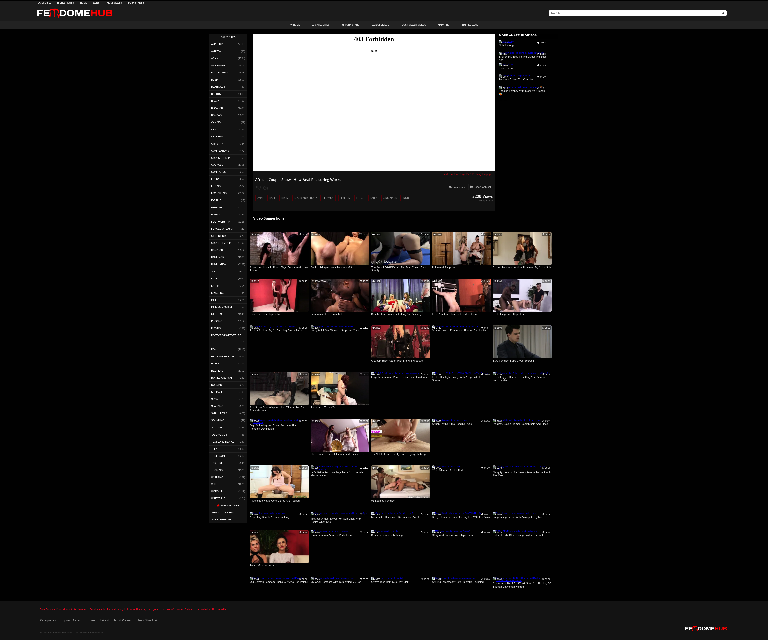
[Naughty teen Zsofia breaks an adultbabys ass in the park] (522, 469)
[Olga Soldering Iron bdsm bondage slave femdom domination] (279, 422)
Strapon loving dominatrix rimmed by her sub (459, 330)
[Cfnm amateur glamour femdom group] (461, 311)
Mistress (217, 314)
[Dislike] (258, 188)
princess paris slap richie (265, 314)
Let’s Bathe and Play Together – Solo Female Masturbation (337, 474)
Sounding (217, 420)
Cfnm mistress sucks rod (447, 470)
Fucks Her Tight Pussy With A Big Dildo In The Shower (459, 379)
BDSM (214, 79)
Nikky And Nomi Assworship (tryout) (453, 535)
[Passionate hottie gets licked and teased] (279, 497)
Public (215, 363)
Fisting (215, 214)
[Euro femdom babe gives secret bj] (522, 357)
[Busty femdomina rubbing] (385, 531)
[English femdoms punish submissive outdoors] (395, 373)
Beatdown (218, 86)
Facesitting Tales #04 (323, 407)
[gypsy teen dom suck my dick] (387, 578)
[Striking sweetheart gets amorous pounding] (454, 578)
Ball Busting (219, 72)
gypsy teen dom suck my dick (390, 581)
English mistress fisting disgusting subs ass (523, 58)
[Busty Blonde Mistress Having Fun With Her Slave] (458, 513)
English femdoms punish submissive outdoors (399, 377)
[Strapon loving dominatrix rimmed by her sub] (455, 326)
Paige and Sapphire (443, 267)
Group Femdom (221, 243)
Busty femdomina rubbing (387, 535)
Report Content (482, 186)
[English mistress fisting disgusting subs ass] (521, 53)
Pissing (216, 328)
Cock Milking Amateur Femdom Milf (331, 267)
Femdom (216, 207)
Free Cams (471, 25)
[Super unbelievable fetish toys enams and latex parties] (279, 264)
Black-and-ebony (305, 197)
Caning (216, 122)
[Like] (265, 188)
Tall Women (219, 434)
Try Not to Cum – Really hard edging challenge (399, 454)
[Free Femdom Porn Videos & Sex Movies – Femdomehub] (75, 8)
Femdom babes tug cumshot (516, 79)
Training (217, 470)
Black (215, 101)
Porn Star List (137, 2)
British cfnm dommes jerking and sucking (396, 314)
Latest (97, 2)
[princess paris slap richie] (279, 311)
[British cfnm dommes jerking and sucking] (400, 311)
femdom (345, 197)
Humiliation (218, 264)
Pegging (216, 321)
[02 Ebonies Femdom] (400, 497)
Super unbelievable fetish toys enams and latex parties (279, 269)
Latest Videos (380, 25)
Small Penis (219, 413)
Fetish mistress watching (264, 565)
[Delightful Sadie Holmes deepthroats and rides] (517, 420)
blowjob (328, 197)
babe (272, 197)
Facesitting (219, 193)
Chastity (217, 143)
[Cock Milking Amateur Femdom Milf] (340, 264)
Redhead (217, 370)
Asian (214, 58)
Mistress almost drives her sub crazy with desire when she (336, 520)
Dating (445, 25)
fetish (360, 197)
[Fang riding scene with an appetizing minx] (514, 513)
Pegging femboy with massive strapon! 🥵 (522, 92)
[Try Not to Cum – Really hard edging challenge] (400, 451)
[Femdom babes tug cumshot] (514, 75)
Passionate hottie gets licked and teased (275, 500)
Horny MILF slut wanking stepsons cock (335, 330)
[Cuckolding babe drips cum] (522, 311)
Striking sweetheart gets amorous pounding (458, 581)
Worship (217, 491)
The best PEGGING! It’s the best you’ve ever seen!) (398, 269)
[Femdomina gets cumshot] (340, 311)
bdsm (284, 197)
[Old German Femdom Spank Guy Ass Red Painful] (276, 578)
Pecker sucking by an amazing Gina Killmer (276, 330)
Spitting (216, 427)
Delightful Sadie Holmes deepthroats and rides (520, 423)
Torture (217, 463)
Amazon (216, 51)
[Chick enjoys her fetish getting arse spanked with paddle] (522, 373)
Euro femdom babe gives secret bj (514, 360)
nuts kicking (506, 45)
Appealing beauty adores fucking (269, 517)
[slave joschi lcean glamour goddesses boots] (340, 451)
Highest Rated (65, 2)
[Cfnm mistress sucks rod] (446, 466)
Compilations (220, 150)
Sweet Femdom (221, 519)
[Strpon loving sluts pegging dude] (449, 420)
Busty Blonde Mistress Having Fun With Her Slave (461, 517)
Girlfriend (218, 236)
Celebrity (218, 136)
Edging (216, 186)
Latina (215, 285)
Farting (216, 200)
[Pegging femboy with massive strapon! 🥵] (521, 87)
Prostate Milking (222, 356)
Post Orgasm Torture (226, 335)
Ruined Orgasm (221, 377)
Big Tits (216, 94)
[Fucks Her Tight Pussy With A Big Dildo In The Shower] (460, 373)
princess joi (506, 68)
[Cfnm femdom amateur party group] (329, 531)
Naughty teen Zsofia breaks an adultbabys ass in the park (522, 474)
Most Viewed (114, 2)
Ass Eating (218, 65)
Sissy (214, 399)
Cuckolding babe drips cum (509, 314)
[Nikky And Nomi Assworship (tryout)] (451, 531)
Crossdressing (221, 158)
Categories (44, 2)
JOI (213, 271)
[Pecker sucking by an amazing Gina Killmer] (272, 326)
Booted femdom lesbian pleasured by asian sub (522, 267)
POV (213, 349)
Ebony (215, 179)
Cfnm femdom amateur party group (332, 535)
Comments (458, 187)
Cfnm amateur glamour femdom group (455, 314)
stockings (390, 197)
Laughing (217, 292)
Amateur (217, 44)
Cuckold (217, 164)
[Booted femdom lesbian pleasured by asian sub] (522, 264)
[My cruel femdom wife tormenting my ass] (332, 578)
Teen (214, 449)
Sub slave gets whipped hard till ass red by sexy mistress (277, 409)
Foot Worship (220, 221)
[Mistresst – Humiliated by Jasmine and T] (392, 513)
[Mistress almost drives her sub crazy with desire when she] (340, 515)
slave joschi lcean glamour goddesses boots (338, 454)
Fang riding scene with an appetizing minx (518, 517)
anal (260, 197)
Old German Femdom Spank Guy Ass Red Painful (279, 581)
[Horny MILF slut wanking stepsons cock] (332, 326)
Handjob (217, 250)
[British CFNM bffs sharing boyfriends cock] (515, 531)
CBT (213, 129)
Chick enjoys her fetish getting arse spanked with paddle (520, 379)
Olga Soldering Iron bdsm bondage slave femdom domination (274, 427)
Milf (214, 300)
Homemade (218, 257)
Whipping (217, 477)
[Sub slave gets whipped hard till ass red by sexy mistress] (279, 404)
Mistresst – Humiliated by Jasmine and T (395, 517)
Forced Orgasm (222, 228)
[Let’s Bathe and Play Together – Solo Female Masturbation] (340, 469)
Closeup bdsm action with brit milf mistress (397, 360)
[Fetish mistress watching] (279, 562)
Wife (214, 484)
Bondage (217, 115)
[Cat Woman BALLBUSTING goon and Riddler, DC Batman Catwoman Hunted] (522, 580)
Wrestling (218, 498)
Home (83, 2)
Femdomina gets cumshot (326, 314)
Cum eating (218, 172)
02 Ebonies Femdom (383, 500)
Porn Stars (351, 25)
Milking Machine (222, 307)
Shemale (217, 392)
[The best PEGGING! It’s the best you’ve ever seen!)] (400, 264)
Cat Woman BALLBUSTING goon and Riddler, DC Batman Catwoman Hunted (522, 585)
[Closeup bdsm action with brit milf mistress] (400, 357)
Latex (215, 278)
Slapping (217, 406)
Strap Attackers (222, 512)
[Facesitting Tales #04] (340, 404)
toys (406, 197)
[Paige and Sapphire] (461, 264)
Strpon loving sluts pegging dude (452, 423)
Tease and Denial (222, 441)
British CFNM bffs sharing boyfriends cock (518, 535)
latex (373, 197)
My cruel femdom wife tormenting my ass (336, 581)
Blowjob (217, 108)
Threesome (218, 456)
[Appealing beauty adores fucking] (267, 513)
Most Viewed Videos (414, 25)
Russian (216, 385)
